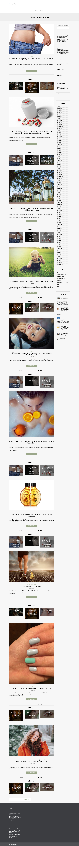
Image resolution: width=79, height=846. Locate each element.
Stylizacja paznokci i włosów (62, 282)
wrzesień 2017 (59, 242)
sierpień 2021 (59, 156)
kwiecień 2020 (59, 188)
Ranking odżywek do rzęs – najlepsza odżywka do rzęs (13, 820)
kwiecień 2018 (59, 228)
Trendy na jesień (12, 822)
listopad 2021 (59, 150)
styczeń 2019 (59, 210)
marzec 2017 (59, 254)
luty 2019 (58, 208)
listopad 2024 (59, 124)
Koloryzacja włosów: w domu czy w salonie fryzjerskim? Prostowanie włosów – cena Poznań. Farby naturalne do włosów (31, 760)
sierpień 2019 (59, 198)
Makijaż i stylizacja (60, 276)
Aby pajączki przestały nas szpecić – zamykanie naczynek (62, 88)
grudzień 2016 (59, 260)
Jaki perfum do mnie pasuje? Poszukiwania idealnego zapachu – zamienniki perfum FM (15, 817)
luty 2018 (58, 232)
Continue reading (31, 292)
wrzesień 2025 (59, 112)
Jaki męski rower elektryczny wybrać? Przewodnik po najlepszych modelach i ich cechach (62, 41)
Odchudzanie (63, 326)
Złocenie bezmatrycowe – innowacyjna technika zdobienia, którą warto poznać (63, 49)
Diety (58, 272)
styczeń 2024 (59, 136)
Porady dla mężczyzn (61, 278)
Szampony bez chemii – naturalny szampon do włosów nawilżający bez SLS (14, 831)
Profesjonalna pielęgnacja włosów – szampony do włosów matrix (32, 514)
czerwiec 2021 (59, 160)
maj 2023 (58, 138)
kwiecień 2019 (59, 204)
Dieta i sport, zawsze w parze (32, 586)
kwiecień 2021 (59, 164)
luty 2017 (58, 256)
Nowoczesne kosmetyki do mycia (14, 834)
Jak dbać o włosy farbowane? (14, 826)
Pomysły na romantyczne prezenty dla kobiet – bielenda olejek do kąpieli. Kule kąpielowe (31, 442)
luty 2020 (58, 192)
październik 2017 (60, 240)
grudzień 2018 (59, 212)
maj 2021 (58, 162)
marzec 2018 (59, 230)
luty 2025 (58, 118)
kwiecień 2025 (59, 116)
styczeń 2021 (59, 170)
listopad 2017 (59, 238)
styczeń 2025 (59, 120)
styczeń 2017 (59, 258)
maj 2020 (58, 186)
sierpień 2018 (59, 220)
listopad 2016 (59, 262)
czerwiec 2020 (59, 184)
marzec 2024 (59, 134)
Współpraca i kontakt (39, 10)
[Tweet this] (38, 75)
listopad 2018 (59, 214)
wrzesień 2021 (59, 154)
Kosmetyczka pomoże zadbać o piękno (14, 814)
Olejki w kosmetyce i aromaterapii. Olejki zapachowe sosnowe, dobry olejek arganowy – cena (31, 209)
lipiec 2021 (59, 158)
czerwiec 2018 (59, 224)
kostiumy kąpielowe (60, 69)
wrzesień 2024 (59, 128)
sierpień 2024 (59, 130)
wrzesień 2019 (59, 196)
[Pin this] (41, 75)
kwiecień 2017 (59, 252)
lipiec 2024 (59, 132)
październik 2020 (60, 176)
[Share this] (36, 75)
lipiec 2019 (59, 200)
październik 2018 (60, 216)
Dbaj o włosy (59, 75)
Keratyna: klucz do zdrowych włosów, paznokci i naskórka (65, 308)
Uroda (31, 56)
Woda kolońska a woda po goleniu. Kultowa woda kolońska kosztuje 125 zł (64, 319)
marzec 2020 (59, 190)
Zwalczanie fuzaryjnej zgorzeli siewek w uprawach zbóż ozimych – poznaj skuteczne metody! (63, 53)
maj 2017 (58, 250)
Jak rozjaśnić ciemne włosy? (62, 67)
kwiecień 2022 (59, 148)
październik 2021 (60, 152)
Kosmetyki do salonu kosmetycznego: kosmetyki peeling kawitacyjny (62, 84)
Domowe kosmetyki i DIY (61, 274)
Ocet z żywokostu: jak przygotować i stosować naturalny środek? (65, 298)
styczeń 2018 (59, 234)
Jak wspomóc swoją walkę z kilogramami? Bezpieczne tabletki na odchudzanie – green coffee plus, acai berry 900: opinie (32, 132)
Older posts (26, 799)
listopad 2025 (59, 110)
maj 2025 (58, 114)
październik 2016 (60, 264)
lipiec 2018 (59, 222)
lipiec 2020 (59, 182)
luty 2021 (58, 168)
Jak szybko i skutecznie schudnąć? (13, 837)
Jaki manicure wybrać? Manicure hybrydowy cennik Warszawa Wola (32, 688)
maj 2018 (58, 226)
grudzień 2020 (59, 172)
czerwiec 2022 (59, 144)
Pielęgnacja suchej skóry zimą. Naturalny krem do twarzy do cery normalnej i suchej (32, 354)
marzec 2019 (59, 206)
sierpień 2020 (59, 180)
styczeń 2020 (59, 194)
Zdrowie (35, 584)
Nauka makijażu (11, 824)
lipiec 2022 (59, 142)
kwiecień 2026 (59, 108)
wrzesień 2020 (59, 178)
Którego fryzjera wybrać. (13, 828)
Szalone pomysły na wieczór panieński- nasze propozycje (62, 72)
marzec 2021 (59, 166)
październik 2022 (60, 140)
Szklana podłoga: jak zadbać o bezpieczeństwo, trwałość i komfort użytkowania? (62, 36)
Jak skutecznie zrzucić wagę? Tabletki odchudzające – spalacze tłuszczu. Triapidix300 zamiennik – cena (31, 59)
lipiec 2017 (59, 246)
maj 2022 (58, 146)
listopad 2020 (59, 174)
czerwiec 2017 (59, 248)
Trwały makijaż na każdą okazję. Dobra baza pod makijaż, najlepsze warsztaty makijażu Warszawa (63, 79)
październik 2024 (60, 126)
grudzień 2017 (59, 236)
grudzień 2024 (59, 122)
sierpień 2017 (59, 244)
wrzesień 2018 (59, 218)
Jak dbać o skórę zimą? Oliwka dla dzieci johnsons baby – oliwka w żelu (32, 281)
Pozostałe (28, 584)
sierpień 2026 (59, 106)
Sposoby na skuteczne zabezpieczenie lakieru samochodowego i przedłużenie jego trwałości (63, 45)
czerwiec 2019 (59, 202)
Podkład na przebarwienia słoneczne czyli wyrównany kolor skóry (62, 63)
